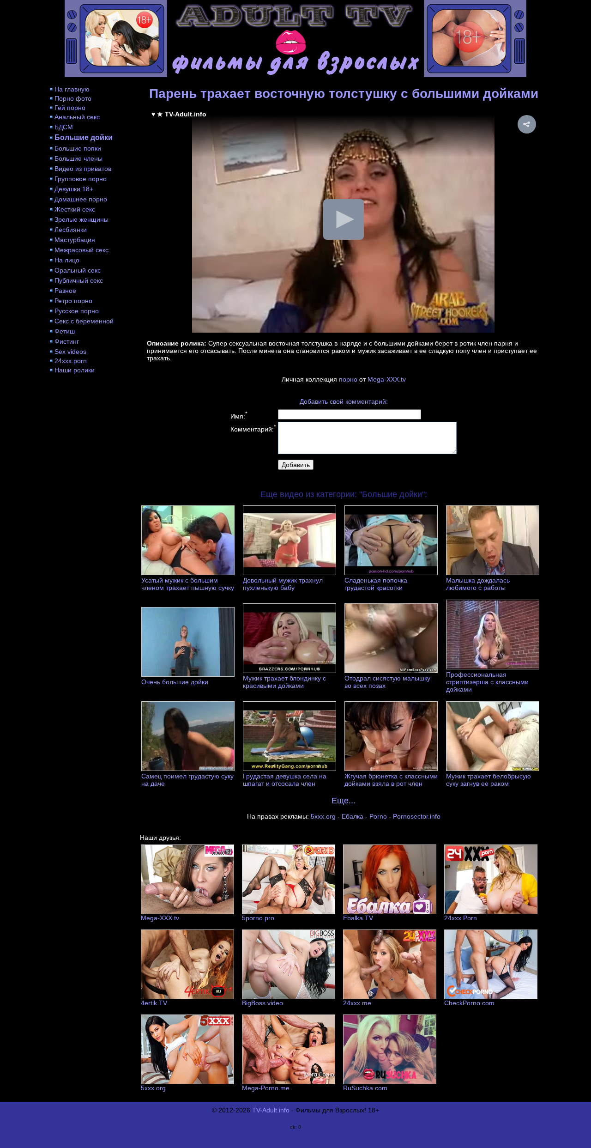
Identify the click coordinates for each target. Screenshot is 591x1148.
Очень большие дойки (174, 682)
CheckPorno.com (469, 1003)
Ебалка (352, 816)
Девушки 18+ (73, 189)
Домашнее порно (80, 199)
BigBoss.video (262, 1003)
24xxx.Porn (460, 918)
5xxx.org (323, 816)
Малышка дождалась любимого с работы (478, 584)
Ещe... (344, 800)
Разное (65, 290)
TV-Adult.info (270, 1110)
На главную (72, 89)
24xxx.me (357, 1003)
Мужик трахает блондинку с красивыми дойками (284, 681)
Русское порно (76, 311)
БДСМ (63, 127)
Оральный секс (77, 270)
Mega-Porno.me (265, 1088)
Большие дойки (83, 137)
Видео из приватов (82, 168)
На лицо (66, 260)
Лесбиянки (70, 229)
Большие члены (78, 158)
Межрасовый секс (81, 250)
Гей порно (69, 107)
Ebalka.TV (358, 918)
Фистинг (66, 341)
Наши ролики (74, 370)
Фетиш (64, 331)
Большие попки (77, 148)
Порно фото (72, 98)
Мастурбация (74, 239)
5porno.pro (258, 918)
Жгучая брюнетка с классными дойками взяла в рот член (391, 779)
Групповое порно (80, 178)
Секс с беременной (84, 321)
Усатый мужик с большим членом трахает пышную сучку (187, 584)
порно (348, 379)
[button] (527, 124)
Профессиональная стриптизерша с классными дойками (487, 682)
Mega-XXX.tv (387, 379)
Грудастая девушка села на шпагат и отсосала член (284, 779)
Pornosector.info (416, 816)
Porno (378, 816)
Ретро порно (73, 300)
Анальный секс (77, 117)
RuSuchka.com (365, 1088)
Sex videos (70, 351)
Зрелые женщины (81, 219)
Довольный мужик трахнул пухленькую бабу (283, 584)
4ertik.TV (154, 1003)
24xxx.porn (70, 360)
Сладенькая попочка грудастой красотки (375, 584)
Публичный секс (78, 280)
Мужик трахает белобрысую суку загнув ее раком (488, 779)
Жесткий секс (74, 209)
